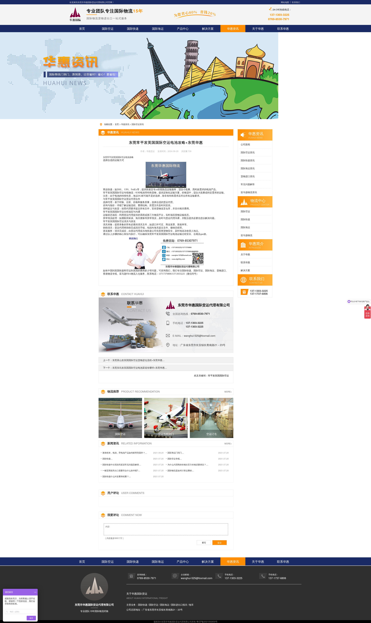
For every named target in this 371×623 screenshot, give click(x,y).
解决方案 (245, 270)
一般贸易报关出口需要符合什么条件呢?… (121, 470)
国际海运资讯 (248, 168)
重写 (204, 542)
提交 (220, 542)
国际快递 (245, 219)
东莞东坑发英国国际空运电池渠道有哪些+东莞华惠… (139, 367)
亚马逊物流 (246, 235)
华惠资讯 (125, 124)
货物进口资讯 (248, 176)
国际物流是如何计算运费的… (181, 470)
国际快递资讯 (248, 160)
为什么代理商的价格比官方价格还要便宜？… (188, 464)
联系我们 (296, 2)
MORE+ (228, 391)
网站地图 (285, 2)
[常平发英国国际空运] (166, 252)
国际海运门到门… (176, 452)
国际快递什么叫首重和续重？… (116, 476)
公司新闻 (245, 144)
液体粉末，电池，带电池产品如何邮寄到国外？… (124, 452)
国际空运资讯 (138, 124)
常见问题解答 (248, 184)
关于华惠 (245, 254)
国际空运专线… (175, 458)
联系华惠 (245, 262)
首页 (117, 124)
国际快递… (107, 458)
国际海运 (245, 227)
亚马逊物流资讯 (249, 192)
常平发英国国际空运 (116, 157)
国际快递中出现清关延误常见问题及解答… (121, 464)
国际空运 (245, 211)
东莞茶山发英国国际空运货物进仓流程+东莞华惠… (138, 360)
